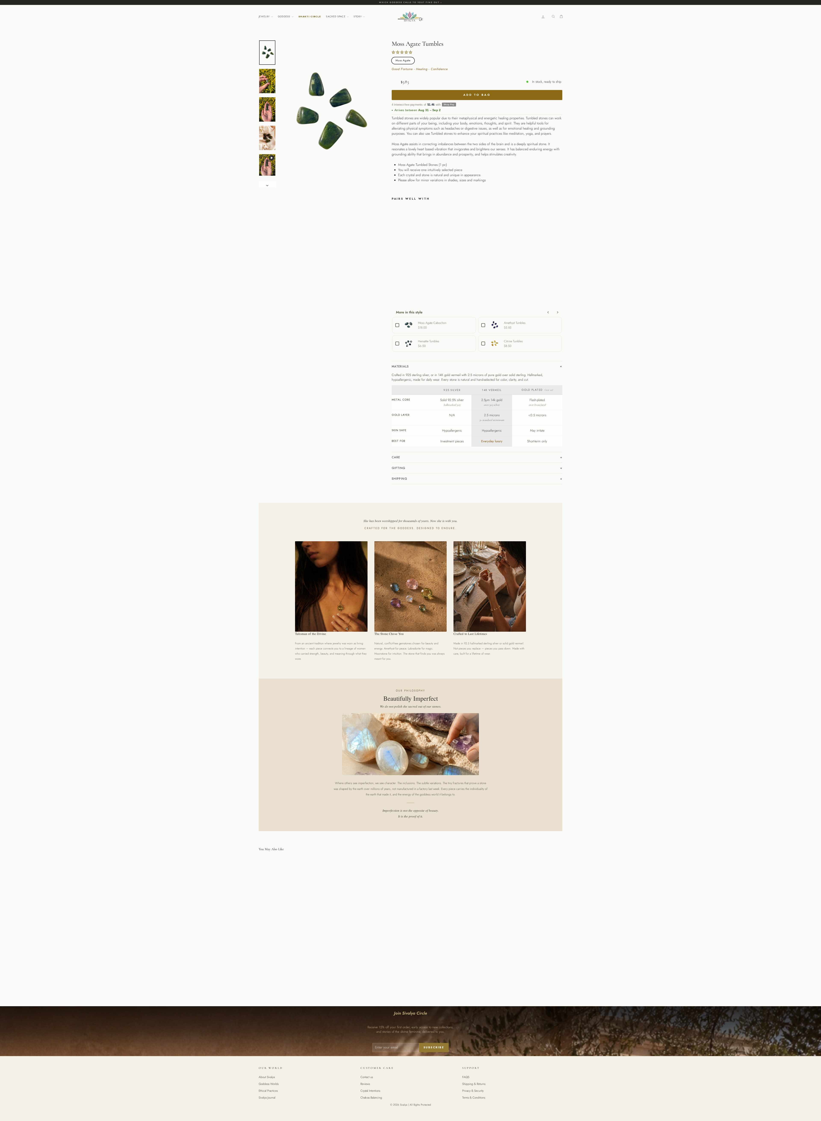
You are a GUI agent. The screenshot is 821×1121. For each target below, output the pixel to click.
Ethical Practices (268, 1091)
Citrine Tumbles (513, 341)
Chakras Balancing (371, 1097)
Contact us (366, 1077)
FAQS (465, 1077)
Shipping (399, 478)
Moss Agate (403, 60)
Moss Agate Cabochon (432, 323)
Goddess (284, 16)
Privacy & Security (473, 1091)
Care (396, 457)
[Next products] (557, 312)
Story (358, 16)
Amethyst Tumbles (515, 323)
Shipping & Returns (473, 1084)
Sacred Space (336, 16)
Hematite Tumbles (428, 341)
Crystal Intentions (370, 1091)
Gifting (399, 468)
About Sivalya (267, 1077)
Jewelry (265, 16)
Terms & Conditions (473, 1097)
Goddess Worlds (269, 1084)
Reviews (365, 1084)
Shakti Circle (309, 16)
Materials (400, 366)
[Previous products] (548, 312)
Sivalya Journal (267, 1097)
